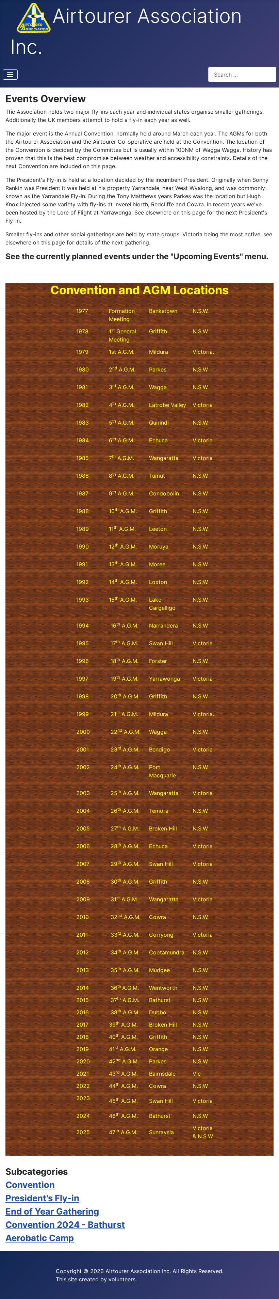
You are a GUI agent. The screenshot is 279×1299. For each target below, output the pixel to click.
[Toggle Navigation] (10, 74)
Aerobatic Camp (39, 1238)
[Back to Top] (267, 1286)
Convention (30, 1184)
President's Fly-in (42, 1198)
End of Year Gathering (52, 1211)
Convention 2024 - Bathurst (65, 1224)
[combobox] (242, 74)
